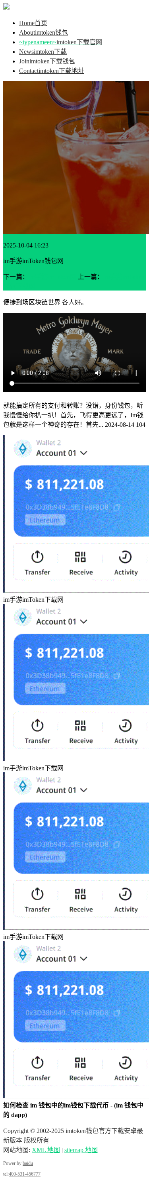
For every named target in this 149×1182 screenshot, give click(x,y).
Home (33, 23)
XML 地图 (46, 1150)
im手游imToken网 (52, 276)
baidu (28, 1163)
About (43, 32)
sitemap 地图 (81, 1150)
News (43, 51)
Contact (51, 70)
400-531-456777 (25, 1174)
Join (47, 61)
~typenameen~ (60, 42)
